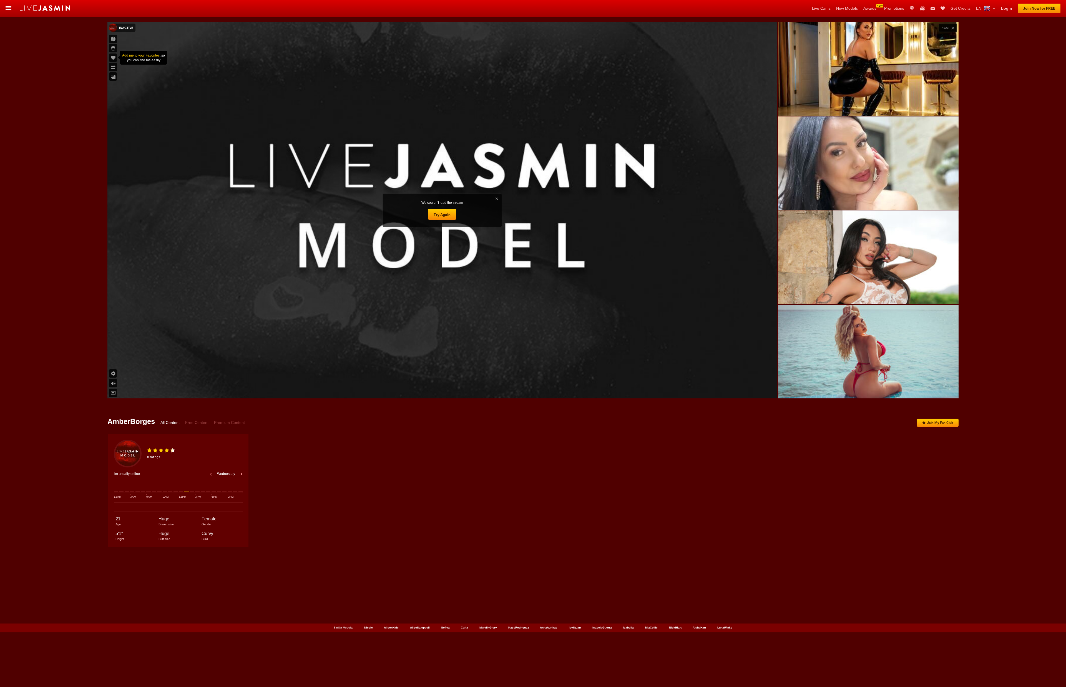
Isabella (628, 627)
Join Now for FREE (1039, 8)
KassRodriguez (518, 627)
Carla (464, 627)
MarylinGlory (488, 627)
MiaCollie (651, 627)
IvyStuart (575, 627)
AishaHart (699, 627)
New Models (847, 8)
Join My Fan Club (940, 423)
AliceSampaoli (420, 627)
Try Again (442, 214)
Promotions (894, 8)
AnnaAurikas (548, 627)
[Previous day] (211, 474)
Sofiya (445, 627)
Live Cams (821, 8)
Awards (869, 8)
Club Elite (912, 8)
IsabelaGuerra (602, 627)
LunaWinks (724, 627)
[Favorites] (943, 8)
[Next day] (241, 474)
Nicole (368, 627)
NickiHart (675, 627)
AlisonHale (391, 627)
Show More (868, 389)
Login (1006, 8)
